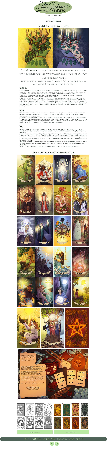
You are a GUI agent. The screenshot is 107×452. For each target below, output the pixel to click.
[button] (35, 418)
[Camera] (57, 444)
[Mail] (52, 444)
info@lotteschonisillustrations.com (54, 15)
